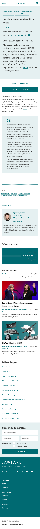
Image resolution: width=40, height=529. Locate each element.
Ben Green (5, 274)
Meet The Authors (19, 83)
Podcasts (5, 487)
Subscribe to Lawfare (20, 89)
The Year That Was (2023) (12, 343)
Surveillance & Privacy (9, 413)
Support (4, 499)
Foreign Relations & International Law (14, 399)
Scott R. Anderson (8, 346)
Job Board (5, 495)
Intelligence (6, 404)
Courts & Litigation (8, 376)
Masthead (5, 512)
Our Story (5, 508)
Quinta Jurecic (8, 28)
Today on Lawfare (21, 443)
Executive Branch (8, 395)
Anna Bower (18, 346)
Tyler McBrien (23, 309)
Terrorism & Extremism (22, 14)
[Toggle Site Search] (37, 3)
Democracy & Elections (9, 390)
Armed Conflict (7, 11)
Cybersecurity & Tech (9, 385)
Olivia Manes (13, 309)
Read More (16, 221)
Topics (4, 483)
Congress (16, 11)
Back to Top (5, 205)
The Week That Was (9, 270)
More (25, 67)
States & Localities (8, 409)
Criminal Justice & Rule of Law (12, 381)
